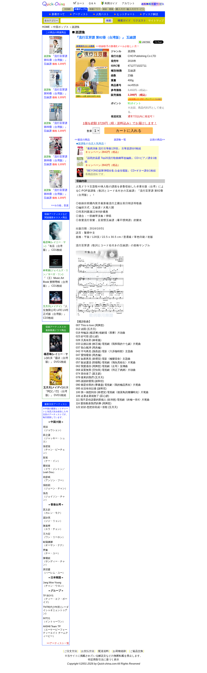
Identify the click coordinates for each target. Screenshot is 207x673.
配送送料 (103, 651)
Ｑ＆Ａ (92, 3)
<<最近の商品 (82, 139)
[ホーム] (67, 10)
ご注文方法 (70, 651)
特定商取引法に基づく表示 (103, 659)
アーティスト (80, 14)
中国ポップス (61, 27)
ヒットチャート (126, 14)
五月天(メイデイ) (52, 306)
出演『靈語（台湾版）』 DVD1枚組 (56, 358)
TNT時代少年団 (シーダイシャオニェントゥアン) (56, 610)
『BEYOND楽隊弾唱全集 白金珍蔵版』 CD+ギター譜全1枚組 (120, 170)
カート (81, 3)
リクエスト (139, 20)
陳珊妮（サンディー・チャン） (54, 561)
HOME (46, 27)
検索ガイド (124, 20)
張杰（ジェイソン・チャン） (54, 496)
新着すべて (58, 14)
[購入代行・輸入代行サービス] (130, 10)
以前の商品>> (157, 139)
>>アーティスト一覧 (58, 643)
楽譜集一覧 (120, 139)
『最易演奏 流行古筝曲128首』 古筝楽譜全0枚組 (113, 148)
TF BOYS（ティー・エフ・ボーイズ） (55, 598)
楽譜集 (76, 27)
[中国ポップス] (81, 10)
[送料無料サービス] (153, 5)
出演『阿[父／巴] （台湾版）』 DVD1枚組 (55, 391)
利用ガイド (111, 3)
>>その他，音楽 (60, 205)
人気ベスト (102, 14)
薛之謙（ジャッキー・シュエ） (54, 438)
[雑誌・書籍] (108, 10)
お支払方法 (87, 651)
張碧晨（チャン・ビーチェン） (54, 449)
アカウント (128, 3)
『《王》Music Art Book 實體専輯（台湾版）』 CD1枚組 (55, 282)
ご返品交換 (136, 651)
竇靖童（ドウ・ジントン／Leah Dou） (54, 469)
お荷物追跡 (119, 651)
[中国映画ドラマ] (94, 10)
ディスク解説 (150, 14)
